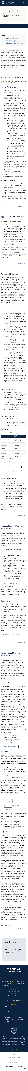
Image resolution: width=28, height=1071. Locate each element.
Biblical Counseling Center (14, 995)
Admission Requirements (12, 37)
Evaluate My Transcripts (9, 746)
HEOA (20, 1009)
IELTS (7, 809)
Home (4, 13)
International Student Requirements (15, 43)
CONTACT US (14, 1049)
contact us (18, 826)
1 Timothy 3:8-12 (8, 163)
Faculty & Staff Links (20, 983)
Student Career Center (14, 991)
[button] (13, 436)
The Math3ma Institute (13, 998)
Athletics (8, 1021)
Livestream (20, 1017)
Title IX (7, 1011)
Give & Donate (20, 981)
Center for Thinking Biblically (13, 1000)
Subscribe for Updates (8, 1019)
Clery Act (20, 1006)
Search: (10, 432)
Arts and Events (7, 985)
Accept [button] (20, 1066)
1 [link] (22, 467)
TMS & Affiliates (20, 1019)
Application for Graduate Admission (13, 224)
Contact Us (7, 957)
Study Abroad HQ (14, 993)
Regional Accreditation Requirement (15, 42)
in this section (7, 26)
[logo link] (7, 3)
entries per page (9, 429)
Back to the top (22, 206)
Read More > (16, 1062)
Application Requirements (12, 38)
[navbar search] (26, 3)
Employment (7, 1009)
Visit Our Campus (8, 983)
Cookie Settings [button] (10, 1066)
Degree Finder (8, 1017)
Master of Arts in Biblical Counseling (12, 15)
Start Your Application (7, 981)
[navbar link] (24, 3)
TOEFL (7, 801)
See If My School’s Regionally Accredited (13, 634)
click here (23, 847)
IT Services (7, 1006)
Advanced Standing (11, 40)
